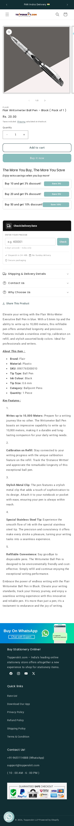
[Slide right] (45, 101)
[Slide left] (29, 101)
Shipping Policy (16, 728)
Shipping (21, 122)
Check (63, 241)
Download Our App (18, 704)
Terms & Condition (18, 736)
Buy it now (37, 158)
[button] (7, 14)
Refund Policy (15, 720)
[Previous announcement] (7, 5)
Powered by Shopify (49, 820)
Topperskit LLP (31, 820)
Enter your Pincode (16, 235)
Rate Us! (12, 695)
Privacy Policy (15, 712)
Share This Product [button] (17, 303)
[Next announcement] (67, 5)
